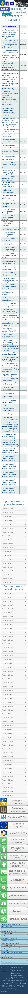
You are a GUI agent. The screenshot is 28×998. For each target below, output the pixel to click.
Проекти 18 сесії (7, 516)
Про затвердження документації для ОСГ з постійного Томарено (8, 336)
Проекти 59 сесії (7, 795)
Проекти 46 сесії (7, 745)
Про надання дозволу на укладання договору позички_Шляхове (8, 190)
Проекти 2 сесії (7, 579)
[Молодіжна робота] (14, 847)
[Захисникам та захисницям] (13, 812)
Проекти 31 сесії (7, 690)
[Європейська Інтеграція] (13, 828)
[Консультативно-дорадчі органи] (14, 855)
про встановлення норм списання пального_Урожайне (10, 151)
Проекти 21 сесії (7, 652)
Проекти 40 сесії (7, 725)
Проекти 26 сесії (7, 671)
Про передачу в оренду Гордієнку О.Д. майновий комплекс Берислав (8, 249)
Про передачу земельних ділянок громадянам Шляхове (8, 211)
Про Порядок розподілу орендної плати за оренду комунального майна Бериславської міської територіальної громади (9, 65)
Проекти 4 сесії (7, 571)
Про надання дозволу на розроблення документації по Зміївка (10, 274)
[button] (5, 9)
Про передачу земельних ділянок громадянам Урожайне (8, 217)
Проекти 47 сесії (7, 749)
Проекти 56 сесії (7, 784)
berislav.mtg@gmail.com (18, 970)
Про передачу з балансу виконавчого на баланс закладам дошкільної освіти (9, 450)
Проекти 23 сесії (7, 659)
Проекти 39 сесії (7, 722)
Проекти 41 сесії (7, 729)
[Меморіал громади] (13, 805)
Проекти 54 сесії (7, 776)
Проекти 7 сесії (7, 559)
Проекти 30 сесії (7, 687)
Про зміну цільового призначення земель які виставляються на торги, (8, 311)
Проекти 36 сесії (7, 710)
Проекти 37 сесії (7, 714)
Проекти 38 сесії (7, 718)
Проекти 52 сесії (7, 768)
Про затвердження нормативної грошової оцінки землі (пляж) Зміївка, (10, 329)
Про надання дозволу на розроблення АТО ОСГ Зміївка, (8, 292)
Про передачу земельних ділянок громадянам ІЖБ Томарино (8, 223)
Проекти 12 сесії (7, 540)
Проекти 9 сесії (7, 551)
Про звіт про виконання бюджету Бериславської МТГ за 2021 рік (10, 73)
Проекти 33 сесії (7, 698)
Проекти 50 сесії (7, 760)
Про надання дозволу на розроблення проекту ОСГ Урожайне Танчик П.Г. (9, 261)
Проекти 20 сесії (7, 509)
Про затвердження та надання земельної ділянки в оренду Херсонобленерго (10, 342)
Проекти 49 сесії (7, 757)
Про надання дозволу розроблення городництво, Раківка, (9, 255)
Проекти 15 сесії (7, 528)
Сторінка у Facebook (18, 972)
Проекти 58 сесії (7, 792)
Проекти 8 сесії (7, 555)
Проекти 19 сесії (7, 512)
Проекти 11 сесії (7, 544)
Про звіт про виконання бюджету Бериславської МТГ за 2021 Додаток (10, 83)
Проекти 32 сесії (7, 694)
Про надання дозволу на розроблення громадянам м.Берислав (9, 286)
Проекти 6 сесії (7, 563)
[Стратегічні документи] (14, 840)
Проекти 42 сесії (7, 733)
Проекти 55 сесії (7, 780)
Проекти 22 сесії (7, 655)
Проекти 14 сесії (7, 532)
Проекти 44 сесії (7, 741)
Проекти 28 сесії (7, 679)
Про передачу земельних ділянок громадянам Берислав (8, 234)
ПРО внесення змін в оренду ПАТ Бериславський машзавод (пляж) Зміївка (10, 369)
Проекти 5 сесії (7, 567)
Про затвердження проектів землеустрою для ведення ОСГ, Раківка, (10, 317)
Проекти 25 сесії (7, 667)
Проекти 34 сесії (7, 702)
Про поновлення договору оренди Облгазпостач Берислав (9, 205)
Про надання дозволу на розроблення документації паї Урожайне (10, 280)
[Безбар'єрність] (13, 835)
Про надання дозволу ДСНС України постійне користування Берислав (10, 305)
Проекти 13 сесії (7, 536)
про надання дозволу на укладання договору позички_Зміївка (8, 172)
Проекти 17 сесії (7, 520)
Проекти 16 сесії (7, 524)
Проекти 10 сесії (7, 547)
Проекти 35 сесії (7, 706)
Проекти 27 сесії (7, 675)
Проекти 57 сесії (7, 788)
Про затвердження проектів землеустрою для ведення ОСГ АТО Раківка (10, 323)
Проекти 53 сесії (7, 772)
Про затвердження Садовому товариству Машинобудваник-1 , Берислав (10, 348)
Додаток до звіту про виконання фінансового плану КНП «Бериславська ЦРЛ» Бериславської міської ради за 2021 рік (10, 101)
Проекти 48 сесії (7, 753)
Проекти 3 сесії (7, 575)
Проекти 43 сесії (7, 737)
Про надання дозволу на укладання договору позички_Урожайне (8, 184)
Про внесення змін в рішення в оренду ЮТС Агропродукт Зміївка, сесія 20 (10, 359)
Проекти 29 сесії (7, 683)
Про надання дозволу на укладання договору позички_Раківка (8, 178)
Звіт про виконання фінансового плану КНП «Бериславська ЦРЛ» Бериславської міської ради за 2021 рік (10, 91)
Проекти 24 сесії (7, 663)
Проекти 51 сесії (7, 764)
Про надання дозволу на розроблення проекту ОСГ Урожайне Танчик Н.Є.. (9, 267)
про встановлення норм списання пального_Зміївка (9, 141)
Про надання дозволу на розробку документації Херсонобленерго (8, 298)
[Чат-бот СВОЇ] (13, 820)
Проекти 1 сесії (7, 582)
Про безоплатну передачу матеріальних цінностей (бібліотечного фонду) (9, 436)
